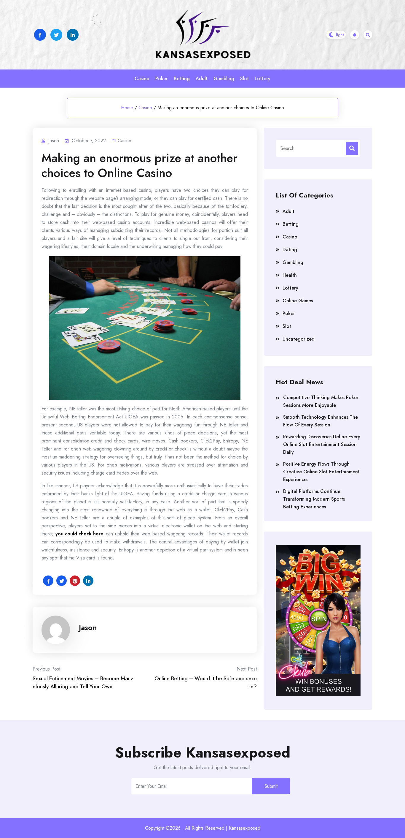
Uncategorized (299, 339)
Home (127, 107)
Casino (142, 78)
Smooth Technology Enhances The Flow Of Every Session (320, 421)
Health (290, 275)
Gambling (223, 78)
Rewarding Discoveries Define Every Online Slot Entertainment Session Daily (321, 444)
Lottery (262, 78)
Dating (290, 249)
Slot (244, 78)
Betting (182, 78)
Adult (202, 78)
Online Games (298, 300)
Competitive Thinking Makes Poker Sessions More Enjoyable (320, 401)
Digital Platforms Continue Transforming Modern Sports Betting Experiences (314, 499)
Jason (88, 627)
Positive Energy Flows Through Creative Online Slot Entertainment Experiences (321, 472)
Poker (161, 78)
